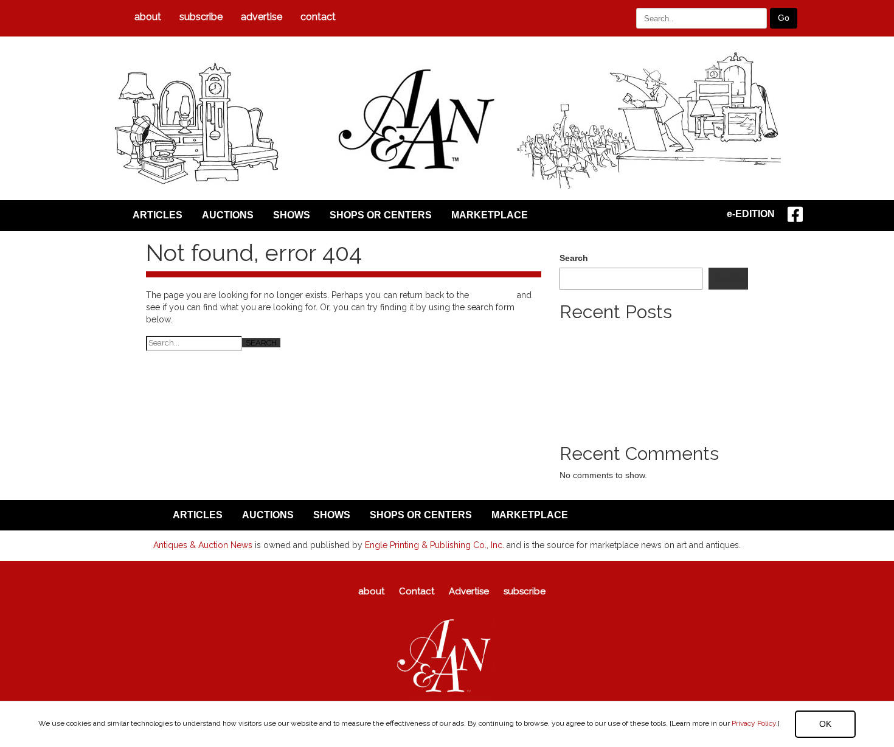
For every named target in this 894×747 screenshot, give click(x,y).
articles (157, 215)
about (147, 17)
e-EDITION (751, 214)
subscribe (201, 17)
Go (783, 18)
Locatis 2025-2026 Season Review (626, 358)
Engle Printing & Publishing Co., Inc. (434, 545)
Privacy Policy (754, 723)
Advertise (261, 17)
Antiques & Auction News (202, 545)
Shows (291, 215)
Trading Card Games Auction (615, 370)
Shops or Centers (381, 215)
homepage (493, 295)
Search (574, 258)
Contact (318, 17)
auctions (228, 215)
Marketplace (489, 215)
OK (825, 724)
